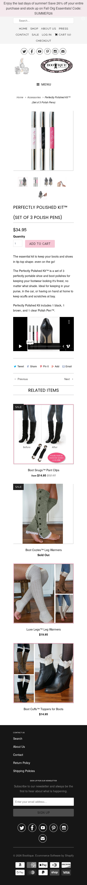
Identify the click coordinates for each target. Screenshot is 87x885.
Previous (22, 379)
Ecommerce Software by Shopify (54, 855)
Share (33, 366)
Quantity (19, 236)
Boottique (28, 855)
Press (63, 28)
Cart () (64, 34)
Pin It (46, 366)
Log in (47, 34)
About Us (48, 28)
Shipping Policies (24, 771)
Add (57, 366)
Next (67, 379)
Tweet (20, 366)
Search (17, 738)
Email (69, 366)
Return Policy (21, 763)
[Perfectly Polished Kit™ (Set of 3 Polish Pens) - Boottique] (43, 141)
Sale (35, 34)
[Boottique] (43, 67)
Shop (34, 28)
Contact (22, 34)
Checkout (43, 40)
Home (23, 28)
